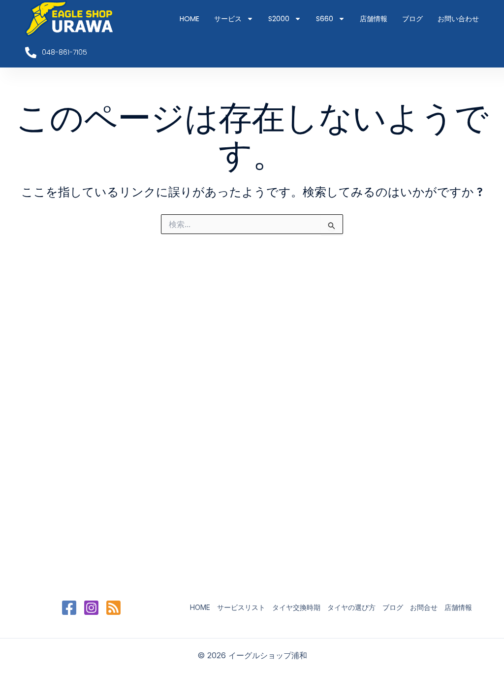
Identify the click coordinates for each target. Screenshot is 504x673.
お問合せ (424, 607)
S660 (324, 19)
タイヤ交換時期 (296, 607)
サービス (228, 19)
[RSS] (113, 608)
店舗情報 (373, 19)
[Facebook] (69, 608)
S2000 (278, 19)
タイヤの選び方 (351, 607)
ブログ (412, 19)
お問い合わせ (458, 19)
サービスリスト (241, 607)
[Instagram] (91, 608)
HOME (189, 19)
